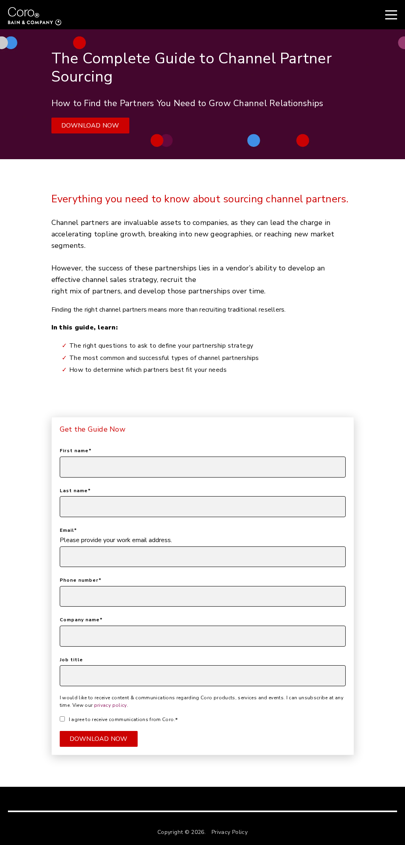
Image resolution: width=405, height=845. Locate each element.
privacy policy (110, 705)
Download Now (90, 125)
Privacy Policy (230, 832)
